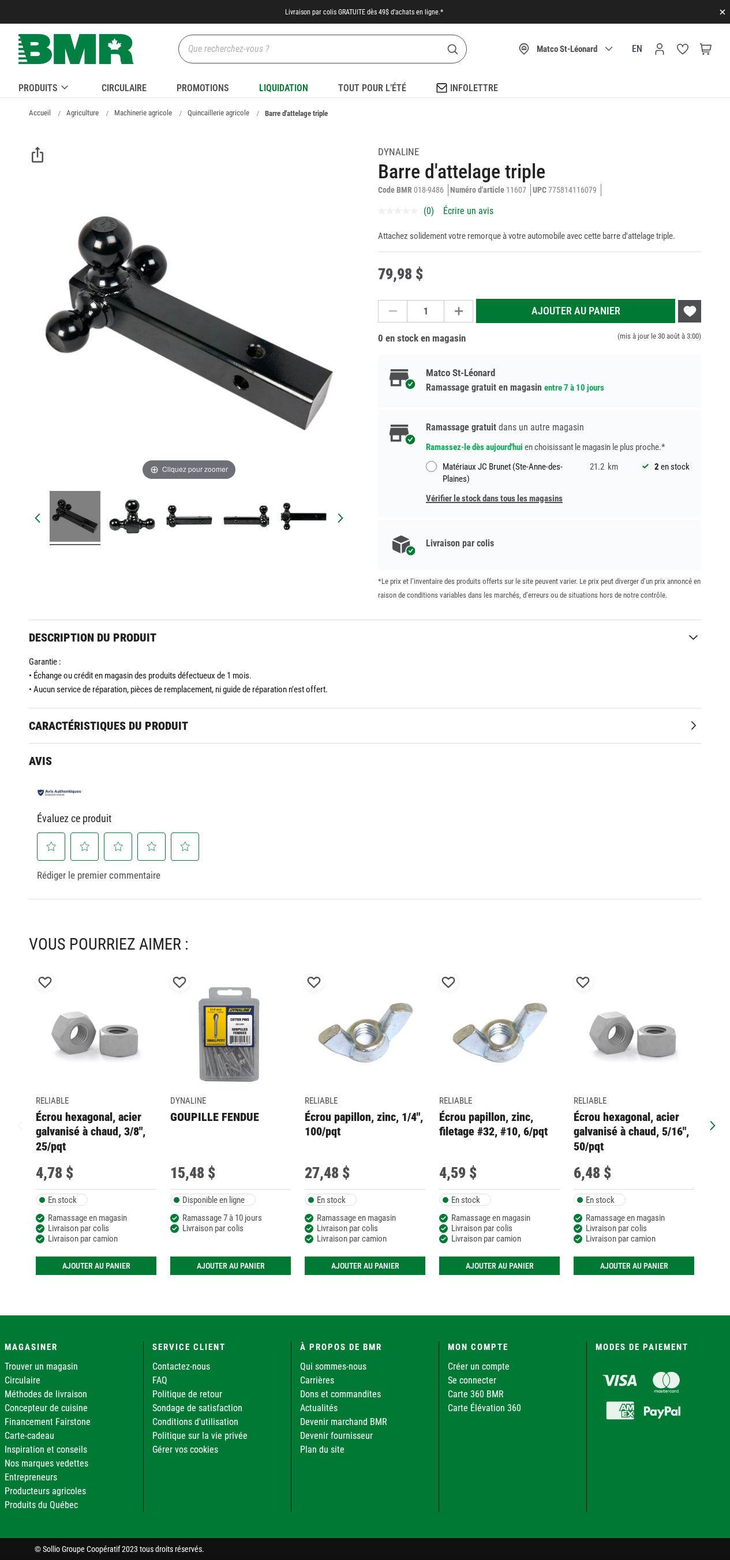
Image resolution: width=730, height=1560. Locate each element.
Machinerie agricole (143, 112)
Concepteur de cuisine (46, 1407)
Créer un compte (479, 1366)
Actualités (319, 1407)
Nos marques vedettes (46, 1463)
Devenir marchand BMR (343, 1421)
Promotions (203, 87)
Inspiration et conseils (46, 1449)
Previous (20, 1124)
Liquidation (283, 87)
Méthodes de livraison (46, 1394)
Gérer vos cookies (185, 1449)
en (637, 48)
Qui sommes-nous (333, 1366)
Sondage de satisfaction (197, 1407)
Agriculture (82, 112)
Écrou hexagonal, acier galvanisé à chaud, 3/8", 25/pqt (90, 1131)
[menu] (365, 85)
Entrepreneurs (31, 1477)
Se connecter (472, 1380)
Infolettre (474, 87)
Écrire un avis (468, 210)
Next (710, 1124)
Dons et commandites (340, 1394)
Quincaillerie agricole (218, 112)
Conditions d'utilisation (195, 1421)
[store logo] (76, 49)
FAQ (159, 1380)
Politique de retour (187, 1394)
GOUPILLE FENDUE (214, 1117)
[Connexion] (659, 49)
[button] (51, 846)
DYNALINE (398, 152)
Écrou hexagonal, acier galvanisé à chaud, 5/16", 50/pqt (631, 1131)
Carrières (317, 1380)
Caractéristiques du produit (108, 726)
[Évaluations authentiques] (60, 792)
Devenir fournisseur (336, 1435)
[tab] (365, 637)
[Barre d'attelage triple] (75, 518)
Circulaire (124, 87)
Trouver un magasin (41, 1366)
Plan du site (322, 1449)
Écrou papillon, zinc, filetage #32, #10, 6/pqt (493, 1124)
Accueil (40, 112)
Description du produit (92, 637)
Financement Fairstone (48, 1421)
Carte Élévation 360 (484, 1407)
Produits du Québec (41, 1504)
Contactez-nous (181, 1366)
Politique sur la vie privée (200, 1435)
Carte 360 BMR (476, 1394)
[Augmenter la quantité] (458, 311)
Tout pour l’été (372, 87)
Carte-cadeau (29, 1435)
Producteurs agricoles (45, 1491)
